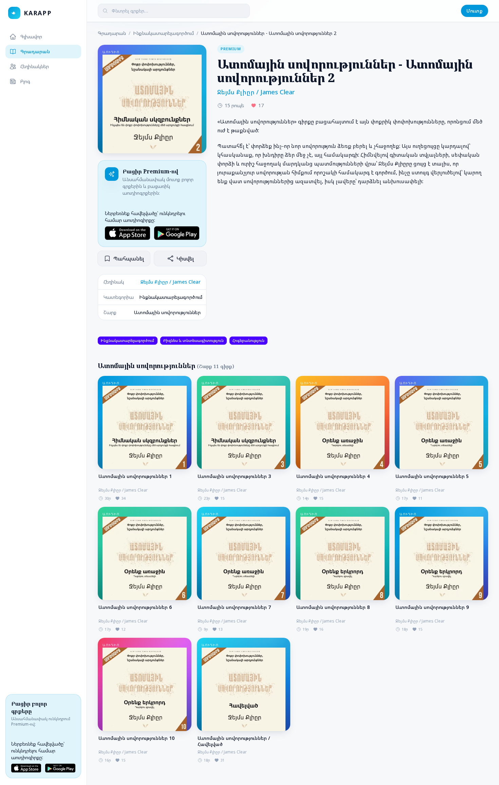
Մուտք (474, 10)
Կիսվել (185, 258)
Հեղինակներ (34, 66)
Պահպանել (128, 258)
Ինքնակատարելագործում (163, 33)
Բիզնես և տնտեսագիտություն (193, 340)
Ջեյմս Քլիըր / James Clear (171, 282)
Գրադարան (35, 51)
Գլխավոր (31, 36)
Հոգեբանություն (248, 340)
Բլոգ (25, 81)
